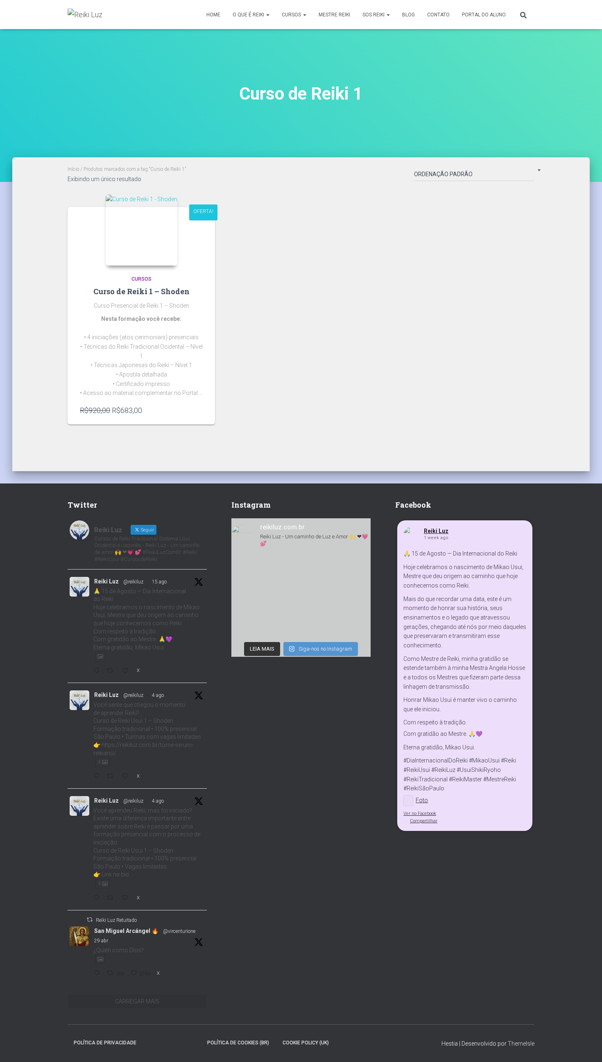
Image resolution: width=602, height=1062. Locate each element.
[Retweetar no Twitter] (90, 920)
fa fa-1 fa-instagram (179, 1042)
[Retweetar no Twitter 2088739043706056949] (112, 671)
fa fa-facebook (150, 1042)
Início (73, 169)
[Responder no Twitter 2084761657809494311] (98, 898)
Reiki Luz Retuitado (116, 920)
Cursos (292, 15)
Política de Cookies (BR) (238, 1043)
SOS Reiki (374, 15)
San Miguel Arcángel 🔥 (126, 931)
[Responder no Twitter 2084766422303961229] (98, 776)
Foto (422, 800)
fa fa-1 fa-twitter (164, 1042)
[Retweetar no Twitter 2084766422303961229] (112, 776)
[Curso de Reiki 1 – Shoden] (141, 230)
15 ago (159, 582)
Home (213, 15)
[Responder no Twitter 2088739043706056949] (98, 671)
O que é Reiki (249, 15)
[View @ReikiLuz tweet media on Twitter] (100, 656)
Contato (438, 15)
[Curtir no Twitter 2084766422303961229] (127, 776)
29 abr (101, 941)
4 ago (158, 695)
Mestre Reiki (334, 15)
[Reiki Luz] (85, 15)
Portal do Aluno (484, 15)
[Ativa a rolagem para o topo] (585, 1045)
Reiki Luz (106, 581)
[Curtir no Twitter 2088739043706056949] (127, 671)
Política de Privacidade (105, 1043)
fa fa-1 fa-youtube (193, 1042)
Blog (408, 15)
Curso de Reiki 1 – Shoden (141, 291)
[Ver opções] (199, 410)
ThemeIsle (521, 1043)
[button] (267, 15)
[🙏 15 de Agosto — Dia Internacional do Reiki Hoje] (301, 596)
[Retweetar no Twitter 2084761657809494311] (112, 898)
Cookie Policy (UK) (306, 1043)
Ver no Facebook (419, 813)
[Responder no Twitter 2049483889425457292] (98, 973)
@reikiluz (133, 582)
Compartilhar (423, 821)
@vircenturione (179, 931)
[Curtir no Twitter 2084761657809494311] (127, 898)
